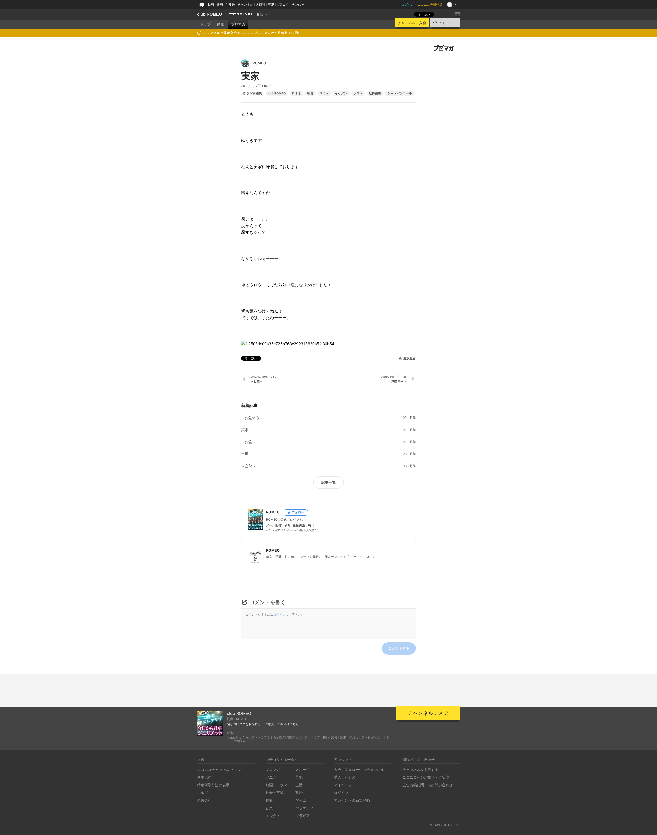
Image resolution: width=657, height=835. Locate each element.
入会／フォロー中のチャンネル (359, 769)
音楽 (260, 14)
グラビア (302, 815)
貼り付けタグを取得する (244, 724)
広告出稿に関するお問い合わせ (427, 785)
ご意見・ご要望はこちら (282, 724)
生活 (299, 785)
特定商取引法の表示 (213, 785)
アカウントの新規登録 (352, 800)
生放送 (230, 4)
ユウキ (324, 93)
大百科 (260, 4)
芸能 (299, 777)
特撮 (269, 800)
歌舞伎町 (375, 93)
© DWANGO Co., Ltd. (445, 825)
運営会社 (204, 800)
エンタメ (273, 815)
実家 (244, 430)
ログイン (407, 4)
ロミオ (296, 93)
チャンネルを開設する (420, 769)
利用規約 (204, 777)
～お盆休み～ (252, 418)
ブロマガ (238, 24)
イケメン (341, 93)
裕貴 (310, 93)
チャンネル (245, 4)
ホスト (358, 93)
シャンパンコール (399, 93)
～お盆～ (248, 442)
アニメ (271, 777)
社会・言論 (275, 792)
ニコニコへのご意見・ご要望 (425, 777)
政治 (299, 792)
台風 (244, 454)
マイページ (343, 785)
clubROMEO (277, 93)
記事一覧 (328, 482)
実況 (271, 4)
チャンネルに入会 (412, 23)
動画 (211, 4)
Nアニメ (282, 4)
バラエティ (304, 808)
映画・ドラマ (276, 785)
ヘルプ (202, 792)
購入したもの (344, 777)
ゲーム (300, 800)
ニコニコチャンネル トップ (219, 769)
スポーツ (302, 769)
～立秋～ (248, 466)
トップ (205, 24)
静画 (220, 4)
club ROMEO (209, 14)
